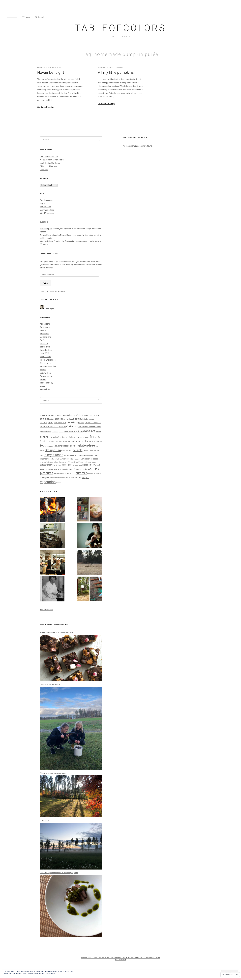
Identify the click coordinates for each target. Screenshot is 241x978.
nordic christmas (77, 462)
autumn (44, 418)
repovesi (50, 469)
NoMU (68, 462)
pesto (55, 465)
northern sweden (90, 462)
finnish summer (68, 441)
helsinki (77, 450)
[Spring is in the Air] (89, 563)
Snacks (43, 379)
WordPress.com (47, 213)
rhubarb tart (64, 469)
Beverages (45, 327)
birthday (77, 418)
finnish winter (81, 441)
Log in (42, 203)
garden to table (52, 446)
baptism (51, 419)
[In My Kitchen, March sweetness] (89, 510)
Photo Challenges (48, 360)
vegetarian (48, 482)
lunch (60, 459)
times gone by (46, 477)
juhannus (67, 455)
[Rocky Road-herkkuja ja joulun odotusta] (71, 680)
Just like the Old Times (50, 163)
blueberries (60, 422)
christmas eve (85, 426)
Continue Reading (45, 107)
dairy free (77, 431)
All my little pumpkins (116, 72)
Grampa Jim (53, 450)
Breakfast (44, 334)
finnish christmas (47, 441)
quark (81, 465)
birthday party (47, 422)
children (55, 427)
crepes (61, 432)
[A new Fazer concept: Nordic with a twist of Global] (52, 563)
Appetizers (45, 324)
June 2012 (44, 353)
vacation (66, 477)
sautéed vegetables (82, 469)
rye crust (72, 469)
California (44, 169)
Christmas (72, 426)
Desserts (44, 343)
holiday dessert (93, 450)
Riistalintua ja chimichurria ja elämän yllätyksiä (59, 873)
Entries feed (45, 207)
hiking (85, 450)
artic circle (96, 415)
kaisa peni (73, 455)
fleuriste (99, 441)
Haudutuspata (46, 229)
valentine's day (76, 477)
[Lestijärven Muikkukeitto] (71, 769)
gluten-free (45, 347)
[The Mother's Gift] (52, 536)
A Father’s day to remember (52, 160)
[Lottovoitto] (71, 869)
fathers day (74, 437)
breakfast (72, 422)
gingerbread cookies (68, 446)
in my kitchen (53, 455)
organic (50, 465)
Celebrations (45, 337)
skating (56, 473)
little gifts (54, 459)
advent (51, 415)
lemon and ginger (92, 455)
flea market (91, 441)
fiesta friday (84, 437)
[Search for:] (50, 17)
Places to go (45, 363)
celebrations (46, 426)
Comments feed (47, 210)
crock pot (68, 432)
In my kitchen (46, 350)
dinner (44, 437)
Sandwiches (45, 373)
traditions (55, 477)
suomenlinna (91, 473)
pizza (59, 465)
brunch (81, 422)
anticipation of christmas (76, 415)
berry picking (67, 419)
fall (67, 437)
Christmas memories (49, 156)
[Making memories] (89, 589)
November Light (50, 72)
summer (81, 473)
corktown (55, 432)
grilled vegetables (66, 450)
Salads (43, 369)
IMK (41, 455)
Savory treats (46, 376)
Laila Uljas (56, 67)
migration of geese (90, 459)
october (43, 465)
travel (60, 477)
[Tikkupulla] (52, 510)
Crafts (42, 340)
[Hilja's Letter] (52, 589)
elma (51, 437)
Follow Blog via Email (49, 253)
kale (79, 455)
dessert (89, 431)
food (43, 445)
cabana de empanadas (93, 423)
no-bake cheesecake (60, 462)
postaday (75, 465)
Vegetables (45, 389)
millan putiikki (44, 462)
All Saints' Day (59, 415)
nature (51, 462)
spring (72, 473)
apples (89, 415)
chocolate (62, 427)
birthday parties (88, 419)
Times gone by (46, 383)
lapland (84, 455)
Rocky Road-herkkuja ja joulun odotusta (56, 632)
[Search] (36, 17)
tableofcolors (120, 28)
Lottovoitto (44, 820)
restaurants (57, 469)
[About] (89, 536)
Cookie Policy (50, 973)
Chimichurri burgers (48, 166)
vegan (42, 386)
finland (95, 437)
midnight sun (67, 459)
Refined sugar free (48, 366)
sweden (98, 473)
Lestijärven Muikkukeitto (50, 684)
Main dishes (45, 356)
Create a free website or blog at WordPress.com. (104, 958)
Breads (43, 330)
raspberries (88, 465)
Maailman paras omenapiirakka (53, 773)
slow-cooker (64, 473)
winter (58, 482)
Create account (46, 200)
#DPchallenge (44, 415)
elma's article (59, 437)
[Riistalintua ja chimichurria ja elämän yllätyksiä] (71, 936)
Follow (45, 283)
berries (58, 418)
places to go (67, 465)
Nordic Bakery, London (50, 235)
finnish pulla (58, 441)
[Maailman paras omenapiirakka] (71, 817)
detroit (98, 432)
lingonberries (45, 459)
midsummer (77, 459)
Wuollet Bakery (46, 241)
